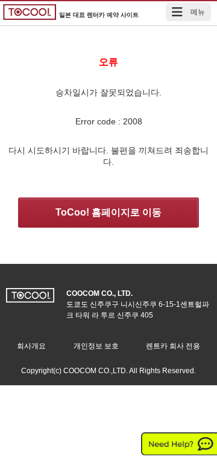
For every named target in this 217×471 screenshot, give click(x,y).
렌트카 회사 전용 (173, 346)
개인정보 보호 (96, 346)
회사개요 (31, 346)
